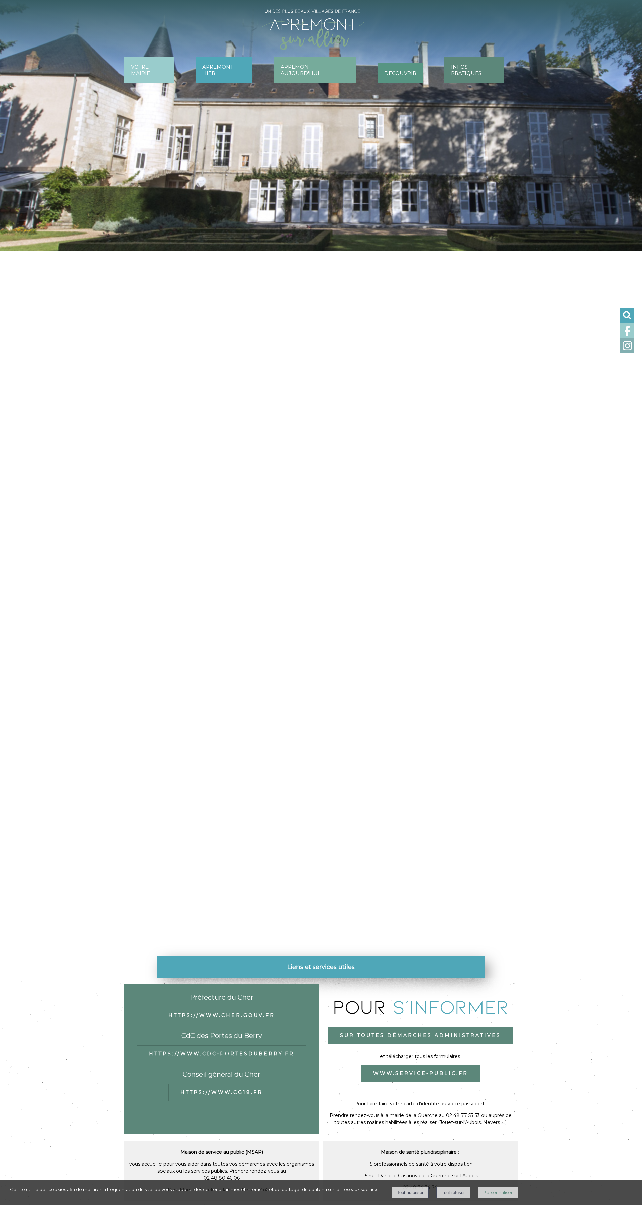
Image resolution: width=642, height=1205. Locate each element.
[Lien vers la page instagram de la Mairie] (627, 351)
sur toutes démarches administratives (420, 1035)
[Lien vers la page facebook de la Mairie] (627, 336)
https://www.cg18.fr (221, 1092)
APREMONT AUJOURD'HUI (300, 70)
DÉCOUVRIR (400, 73)
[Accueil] (318, 32)
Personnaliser (498, 1192)
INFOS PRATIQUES (466, 70)
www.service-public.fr (420, 1073)
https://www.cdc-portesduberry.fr (221, 1054)
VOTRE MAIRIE (140, 70)
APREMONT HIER (217, 70)
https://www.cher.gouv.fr (221, 1015)
